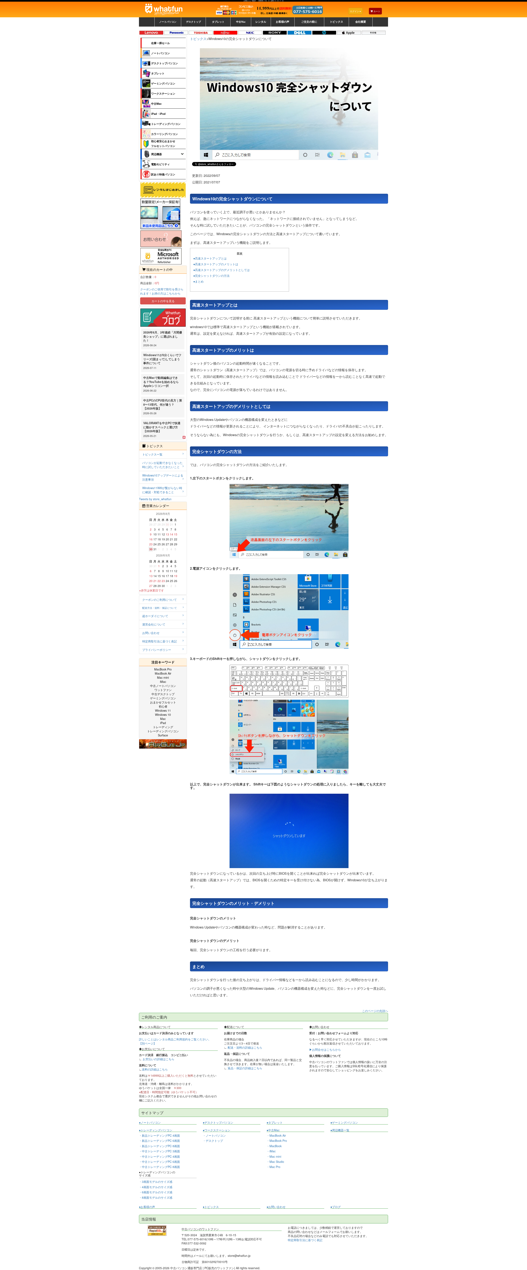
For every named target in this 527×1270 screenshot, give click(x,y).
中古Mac (156, 104)
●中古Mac (273, 1130)
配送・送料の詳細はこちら (245, 1047)
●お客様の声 (147, 1206)
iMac (163, 682)
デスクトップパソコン (164, 63)
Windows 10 (163, 714)
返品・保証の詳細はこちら (245, 1068)
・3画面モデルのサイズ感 (155, 1182)
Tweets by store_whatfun (155, 499)
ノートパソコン (160, 53)
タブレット (157, 73)
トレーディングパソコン (166, 124)
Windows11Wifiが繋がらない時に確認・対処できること (162, 490)
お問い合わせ (151, 633)
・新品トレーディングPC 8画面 (159, 1146)
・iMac (271, 1151)
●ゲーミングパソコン (344, 1122)
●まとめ (198, 281)
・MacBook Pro (277, 1141)
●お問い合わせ (276, 1206)
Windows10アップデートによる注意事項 (162, 477)
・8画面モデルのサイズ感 (155, 1197)
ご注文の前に (309, 21)
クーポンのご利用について (159, 599)
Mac (163, 719)
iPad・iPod (158, 114)
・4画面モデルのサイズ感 (155, 1187)
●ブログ (335, 1206)
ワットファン (163, 690)
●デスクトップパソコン (218, 1122)
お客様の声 (282, 21)
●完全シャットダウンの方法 (211, 275)
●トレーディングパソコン (155, 1130)
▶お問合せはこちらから (325, 1049)
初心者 (163, 706)
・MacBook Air (276, 1135)
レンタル (260, 21)
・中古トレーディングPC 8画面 (159, 1167)
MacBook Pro (163, 669)
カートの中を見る (163, 301)
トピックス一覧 (152, 454)
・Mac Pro (273, 1167)
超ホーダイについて (155, 616)
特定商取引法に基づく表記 (159, 641)
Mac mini (163, 677)
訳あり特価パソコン (163, 174)
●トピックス (211, 1206)
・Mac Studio (275, 1162)
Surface (163, 735)
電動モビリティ (160, 164)
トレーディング (163, 727)
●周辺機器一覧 (339, 1130)
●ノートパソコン (150, 1122)
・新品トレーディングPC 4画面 (159, 1135)
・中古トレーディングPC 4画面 (159, 1156)
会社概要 (360, 21)
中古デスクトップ (163, 694)
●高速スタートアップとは (210, 258)
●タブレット (275, 1122)
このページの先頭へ (375, 1011)
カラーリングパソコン (164, 134)
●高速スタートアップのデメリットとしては (221, 270)
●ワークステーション (216, 1130)
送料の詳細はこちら (155, 1069)
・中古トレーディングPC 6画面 (159, 1162)
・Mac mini (274, 1156)
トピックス (198, 38)
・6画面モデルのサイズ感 (155, 1192)
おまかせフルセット (163, 702)
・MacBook (274, 1146)
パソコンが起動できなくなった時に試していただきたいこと (162, 465)
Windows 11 (163, 710)
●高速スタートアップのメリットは (215, 264)
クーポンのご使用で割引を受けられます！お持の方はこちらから (161, 291)
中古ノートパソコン (163, 686)
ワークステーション (163, 93)
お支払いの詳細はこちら (158, 1059)
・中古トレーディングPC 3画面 (159, 1151)
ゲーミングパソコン (163, 83)
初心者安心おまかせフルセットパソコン (163, 143)
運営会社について (153, 624)
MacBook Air (163, 673)
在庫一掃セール (160, 43)
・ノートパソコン (214, 1135)
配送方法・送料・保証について (159, 607)
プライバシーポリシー (156, 650)
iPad (163, 723)
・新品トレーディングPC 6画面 (159, 1141)
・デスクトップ (213, 1140)
